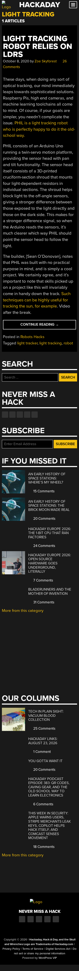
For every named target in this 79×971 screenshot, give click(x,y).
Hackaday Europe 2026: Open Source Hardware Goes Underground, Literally (49, 563)
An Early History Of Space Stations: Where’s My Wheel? (46, 478)
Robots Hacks (32, 336)
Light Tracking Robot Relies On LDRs (37, 46)
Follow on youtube (20, 414)
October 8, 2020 (16, 61)
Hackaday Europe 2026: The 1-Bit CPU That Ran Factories (49, 533)
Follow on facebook (5, 414)
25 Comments (43, 728)
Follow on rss (27, 414)
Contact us (34, 414)
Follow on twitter (12, 414)
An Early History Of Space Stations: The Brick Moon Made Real (49, 505)
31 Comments (43, 602)
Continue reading (46, 325)
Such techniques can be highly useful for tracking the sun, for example (37, 300)
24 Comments (43, 546)
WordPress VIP (48, 958)
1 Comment (41, 751)
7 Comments (42, 580)
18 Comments (43, 847)
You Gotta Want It (45, 761)
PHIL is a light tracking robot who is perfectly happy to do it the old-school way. (39, 129)
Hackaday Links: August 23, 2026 (43, 741)
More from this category (22, 610)
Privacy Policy (11, 949)
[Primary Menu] (73, 4)
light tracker (27, 343)
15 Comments (43, 491)
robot (68, 343)
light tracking (50, 343)
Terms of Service (32, 949)
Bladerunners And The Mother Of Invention (49, 591)
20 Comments (43, 518)
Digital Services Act (58, 949)
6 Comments (42, 804)
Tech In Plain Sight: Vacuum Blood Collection (46, 715)
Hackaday (39, 4)
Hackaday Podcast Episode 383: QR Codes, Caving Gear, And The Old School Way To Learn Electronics (49, 787)
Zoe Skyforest (46, 61)
